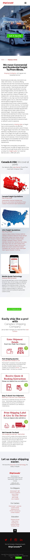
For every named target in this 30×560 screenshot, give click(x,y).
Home (2, 59)
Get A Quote (15, 36)
